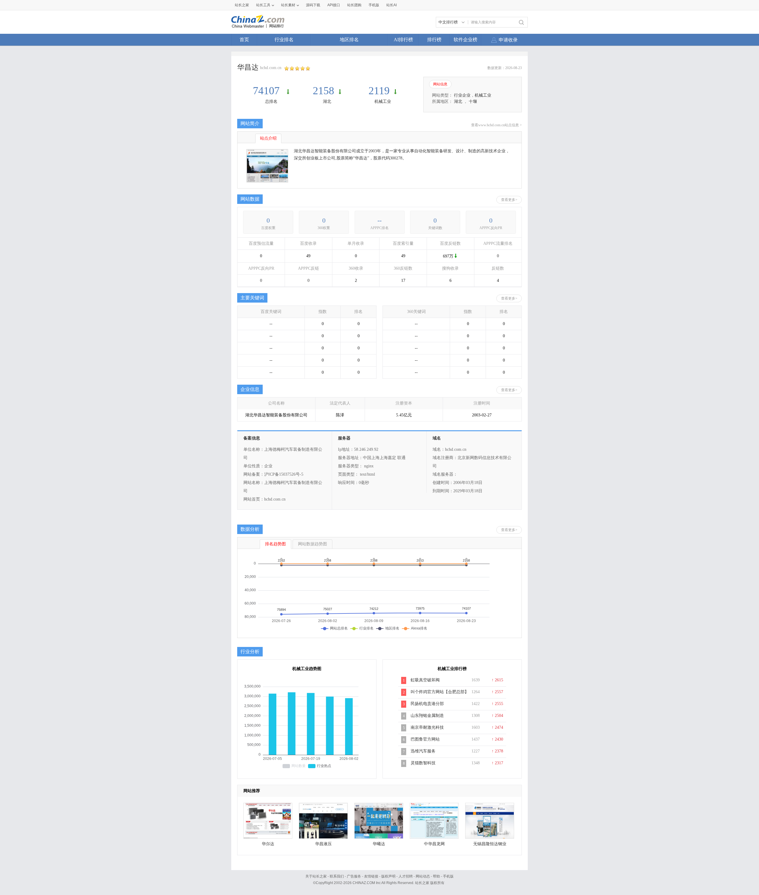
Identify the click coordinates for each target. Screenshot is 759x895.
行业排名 (284, 39)
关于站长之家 (316, 876)
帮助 (436, 876)
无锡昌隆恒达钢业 (489, 844)
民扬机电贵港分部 (427, 703)
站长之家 (242, 5)
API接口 (333, 5)
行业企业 (462, 95)
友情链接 (371, 876)
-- (379, 220)
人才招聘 (405, 876)
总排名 (271, 101)
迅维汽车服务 (423, 751)
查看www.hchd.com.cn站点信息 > (496, 125)
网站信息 (440, 84)
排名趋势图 (275, 544)
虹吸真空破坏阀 (425, 680)
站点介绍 (268, 138)
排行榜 (434, 39)
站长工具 (263, 5)
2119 (379, 91)
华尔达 (268, 844)
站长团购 (354, 5)
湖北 (327, 101)
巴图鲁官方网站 (425, 739)
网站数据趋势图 (312, 544)
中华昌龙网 (434, 844)
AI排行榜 (403, 39)
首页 (244, 39)
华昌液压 (323, 844)
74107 (267, 91)
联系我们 (337, 876)
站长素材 (288, 5)
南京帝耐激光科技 (427, 727)
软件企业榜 (465, 39)
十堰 (473, 101)
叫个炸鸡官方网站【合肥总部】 (440, 692)
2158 (323, 91)
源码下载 (313, 5)
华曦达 (379, 844)
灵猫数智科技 (423, 763)
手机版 (448, 876)
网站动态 (423, 876)
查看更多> (509, 200)
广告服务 (354, 876)
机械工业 (382, 101)
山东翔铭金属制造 (427, 715)
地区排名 (349, 39)
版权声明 (388, 876)
